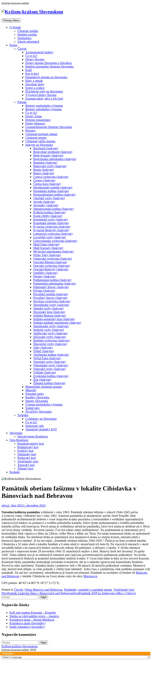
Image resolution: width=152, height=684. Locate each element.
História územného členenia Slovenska (49, 66)
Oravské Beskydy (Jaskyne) (50, 269)
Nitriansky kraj (26, 454)
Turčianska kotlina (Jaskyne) (51, 354)
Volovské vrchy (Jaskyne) (49, 369)
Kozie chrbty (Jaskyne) (47, 216)
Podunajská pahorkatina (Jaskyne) (54, 283)
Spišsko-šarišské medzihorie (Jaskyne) (57, 322)
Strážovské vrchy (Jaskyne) (50, 333)
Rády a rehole (34, 80)
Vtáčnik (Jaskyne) (44, 372)
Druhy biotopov (35, 123)
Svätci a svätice (35, 88)
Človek (22, 48)
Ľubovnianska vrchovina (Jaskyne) (55, 240)
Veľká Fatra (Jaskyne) (47, 358)
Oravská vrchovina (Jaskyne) (51, 265)
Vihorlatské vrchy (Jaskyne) (50, 365)
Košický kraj (25, 450)
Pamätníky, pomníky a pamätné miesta (88, 589)
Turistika (22, 415)
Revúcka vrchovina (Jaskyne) (51, 301)
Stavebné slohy (34, 84)
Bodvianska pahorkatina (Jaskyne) (54, 159)
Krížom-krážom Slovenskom (20, 646)
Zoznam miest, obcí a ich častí (44, 98)
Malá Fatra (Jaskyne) (46, 244)
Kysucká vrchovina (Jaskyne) (51, 226)
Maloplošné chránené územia (43, 386)
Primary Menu (11, 20)
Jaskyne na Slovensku (39, 144)
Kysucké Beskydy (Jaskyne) (51, 230)
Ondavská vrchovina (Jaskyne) (52, 258)
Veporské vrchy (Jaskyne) (49, 361)
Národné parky (34, 393)
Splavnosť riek (34, 425)
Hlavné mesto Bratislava (32, 436)
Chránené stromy (36, 137)
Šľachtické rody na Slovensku (44, 91)
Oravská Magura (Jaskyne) (50, 262)
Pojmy (14, 45)
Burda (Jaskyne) (43, 169)
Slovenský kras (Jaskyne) (49, 312)
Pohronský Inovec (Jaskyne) (51, 287)
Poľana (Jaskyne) (44, 290)
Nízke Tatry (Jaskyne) (47, 255)
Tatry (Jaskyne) (42, 347)
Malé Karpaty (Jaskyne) (48, 248)
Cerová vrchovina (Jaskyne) (50, 176)
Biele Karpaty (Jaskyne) (48, 155)
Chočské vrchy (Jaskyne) (49, 198)
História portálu (27, 34)
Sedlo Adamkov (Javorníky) (27, 626)
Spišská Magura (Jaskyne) (49, 315)
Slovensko (16, 433)
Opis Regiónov (19, 440)
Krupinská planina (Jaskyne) (51, 223)
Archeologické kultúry (39, 52)
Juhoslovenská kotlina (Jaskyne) (53, 208)
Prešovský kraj (26, 457)
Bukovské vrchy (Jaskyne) (49, 166)
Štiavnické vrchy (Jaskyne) (50, 344)
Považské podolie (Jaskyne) (50, 294)
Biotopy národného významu (43, 109)
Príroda (22, 102)
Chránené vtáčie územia (40, 141)
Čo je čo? (31, 56)
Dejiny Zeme (33, 116)
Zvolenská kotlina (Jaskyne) (50, 376)
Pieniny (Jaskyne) (44, 276)
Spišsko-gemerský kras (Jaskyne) (54, 319)
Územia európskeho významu (44, 404)
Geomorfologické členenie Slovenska (48, 127)
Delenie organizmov (38, 120)
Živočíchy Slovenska (38, 411)
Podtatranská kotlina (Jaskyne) (52, 280)
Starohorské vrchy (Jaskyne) (51, 326)
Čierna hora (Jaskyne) (47, 184)
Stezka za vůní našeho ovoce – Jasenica (34, 616)
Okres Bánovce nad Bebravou (43, 589)
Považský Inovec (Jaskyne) (50, 297)
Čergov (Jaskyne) (44, 180)
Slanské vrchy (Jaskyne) (48, 308)
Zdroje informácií (28, 41)
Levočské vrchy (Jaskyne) (49, 237)
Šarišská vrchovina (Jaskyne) (51, 340)
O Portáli (15, 27)
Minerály (31, 390)
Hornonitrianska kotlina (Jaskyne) (54, 194)
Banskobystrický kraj (30, 443)
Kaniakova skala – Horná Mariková (32, 619)
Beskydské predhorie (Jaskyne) (52, 152)
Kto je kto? (32, 73)
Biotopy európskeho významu (44, 105)
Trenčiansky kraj (27, 461)
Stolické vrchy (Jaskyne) (48, 329)
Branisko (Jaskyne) (45, 162)
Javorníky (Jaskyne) (45, 205)
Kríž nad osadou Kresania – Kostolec (33, 612)
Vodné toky (32, 408)
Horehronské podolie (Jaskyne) (52, 187)
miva (5, 505)
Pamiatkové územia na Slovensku (46, 77)
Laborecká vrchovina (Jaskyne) (52, 233)
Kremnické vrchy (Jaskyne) (50, 219)
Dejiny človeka (34, 59)
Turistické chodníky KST (41, 429)
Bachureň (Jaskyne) (45, 148)
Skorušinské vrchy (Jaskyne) (51, 305)
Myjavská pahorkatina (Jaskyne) (53, 251)
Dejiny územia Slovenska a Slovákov (48, 63)
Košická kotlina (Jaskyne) (49, 212)
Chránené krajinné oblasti (41, 134)
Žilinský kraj (25, 468)
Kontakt (15, 472)
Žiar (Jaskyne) (42, 379)
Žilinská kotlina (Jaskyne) (49, 383)
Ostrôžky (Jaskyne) (45, 273)
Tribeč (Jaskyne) (43, 351)
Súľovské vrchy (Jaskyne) (49, 337)
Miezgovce (90, 576)
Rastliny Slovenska (37, 397)
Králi (28, 70)
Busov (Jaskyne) (43, 173)
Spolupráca (24, 38)
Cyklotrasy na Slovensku (41, 418)
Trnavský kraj (26, 465)
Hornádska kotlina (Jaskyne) (51, 191)
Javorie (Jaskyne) (44, 201)
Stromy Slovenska (36, 401)
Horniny (30, 130)
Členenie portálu (27, 31)
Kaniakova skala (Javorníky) (27, 623)
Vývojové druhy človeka (40, 95)
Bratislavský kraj (27, 447)
